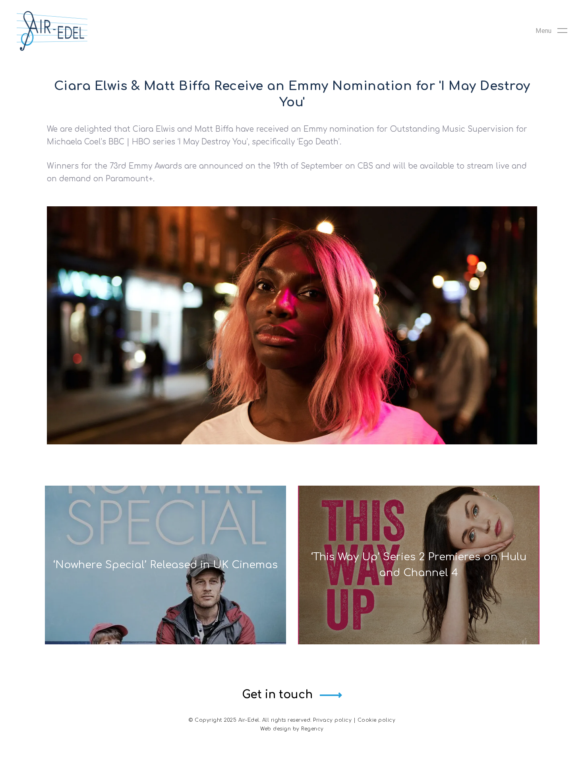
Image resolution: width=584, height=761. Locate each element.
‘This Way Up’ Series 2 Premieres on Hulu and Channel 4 (418, 564)
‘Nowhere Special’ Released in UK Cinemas (165, 565)
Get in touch (277, 694)
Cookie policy (377, 720)
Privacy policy (332, 720)
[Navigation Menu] (551, 31)
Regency (312, 729)
